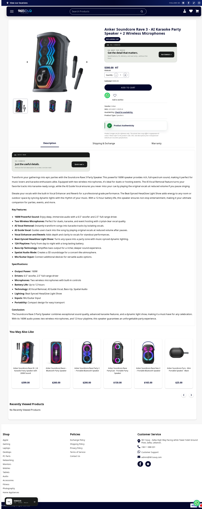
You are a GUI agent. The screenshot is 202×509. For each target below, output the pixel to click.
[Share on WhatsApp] (107, 95)
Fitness (6, 484)
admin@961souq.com (151, 457)
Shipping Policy (77, 444)
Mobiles (6, 468)
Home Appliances (11, 492)
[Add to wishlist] (115, 95)
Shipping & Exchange (104, 143)
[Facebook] (188, 3)
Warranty (156, 143)
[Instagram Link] (148, 464)
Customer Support (150, 452)
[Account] (184, 11)
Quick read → (79, 164)
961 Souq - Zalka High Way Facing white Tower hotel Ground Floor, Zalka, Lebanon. (169, 441)
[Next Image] (87, 62)
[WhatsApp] (199, 3)
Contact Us (75, 456)
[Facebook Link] (140, 464)
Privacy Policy (76, 448)
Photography (9, 488)
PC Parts (6, 456)
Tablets (6, 472)
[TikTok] (194, 3)
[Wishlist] (191, 11)
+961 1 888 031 (148, 447)
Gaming (6, 444)
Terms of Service (77, 452)
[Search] (142, 11)
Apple (5, 440)
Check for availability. (124, 112)
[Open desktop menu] (12, 11)
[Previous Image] (27, 62)
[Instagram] (183, 3)
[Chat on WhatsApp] (197, 503)
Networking (8, 460)
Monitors (7, 464)
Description (49, 143)
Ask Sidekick (166, 54)
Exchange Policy (77, 440)
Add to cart (128, 87)
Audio (5, 476)
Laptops (6, 448)
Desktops (7, 452)
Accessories (8, 480)
